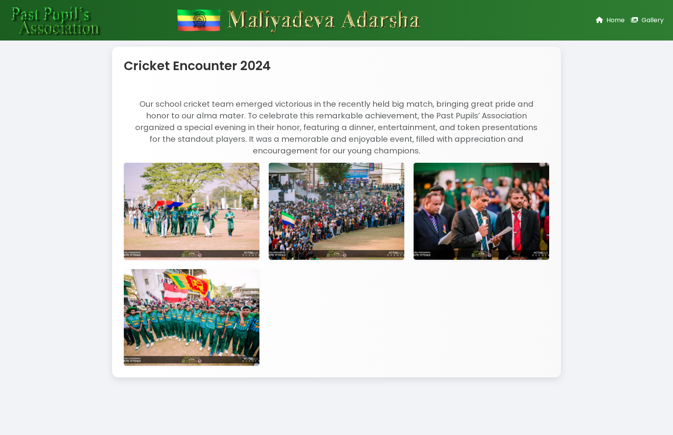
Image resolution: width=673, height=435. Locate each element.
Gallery (652, 20)
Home (615, 20)
